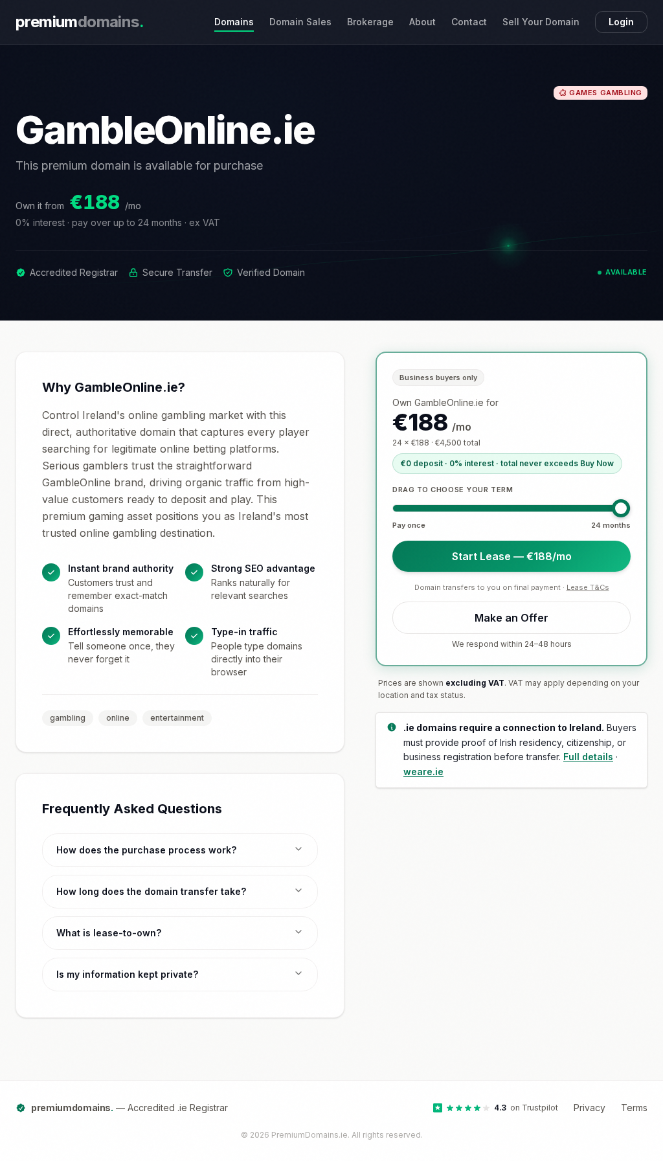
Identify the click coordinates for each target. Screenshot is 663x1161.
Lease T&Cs (588, 587)
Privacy (589, 1107)
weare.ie (423, 771)
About (422, 21)
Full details (588, 756)
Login (621, 21)
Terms (634, 1107)
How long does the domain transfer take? (151, 891)
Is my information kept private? (127, 974)
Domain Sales (300, 21)
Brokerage (370, 21)
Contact (469, 21)
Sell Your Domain (540, 21)
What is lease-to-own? (108, 932)
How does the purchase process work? (146, 849)
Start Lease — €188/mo (512, 556)
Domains (234, 21)
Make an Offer (511, 617)
